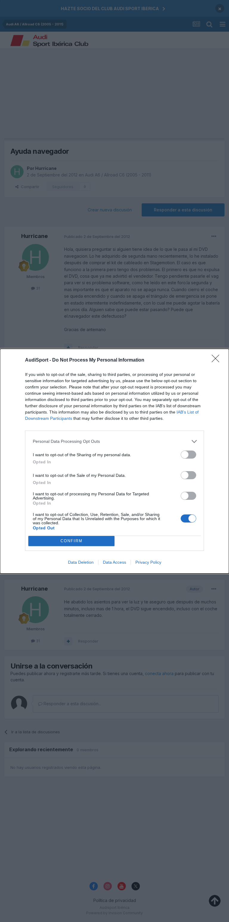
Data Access (114, 562)
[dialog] (114, 461)
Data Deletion (81, 562)
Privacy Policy (148, 562)
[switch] (188, 455)
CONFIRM (72, 541)
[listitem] (114, 441)
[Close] (217, 360)
